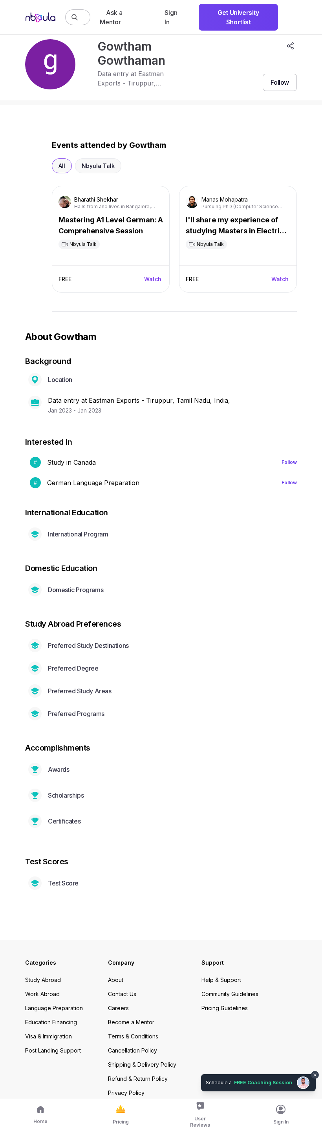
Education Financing (51, 1022)
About (115, 979)
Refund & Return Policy (138, 1078)
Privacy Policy (126, 1092)
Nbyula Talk (98, 165)
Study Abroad (43, 979)
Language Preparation (54, 1008)
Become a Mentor (131, 1022)
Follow (289, 462)
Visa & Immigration (48, 1036)
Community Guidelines (229, 994)
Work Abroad (42, 994)
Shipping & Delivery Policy (142, 1064)
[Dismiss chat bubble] (315, 1075)
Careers (118, 1008)
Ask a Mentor (111, 17)
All (62, 165)
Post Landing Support (53, 1050)
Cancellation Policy (132, 1050)
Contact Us (122, 994)
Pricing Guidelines (224, 1008)
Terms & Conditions (133, 1036)
